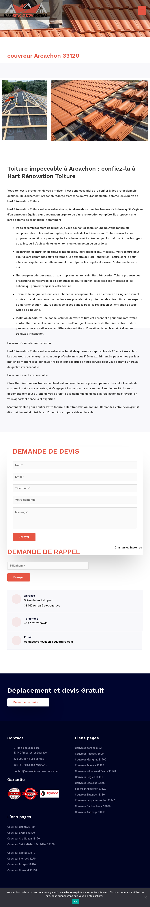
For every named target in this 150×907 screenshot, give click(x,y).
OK (76, 901)
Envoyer (24, 537)
